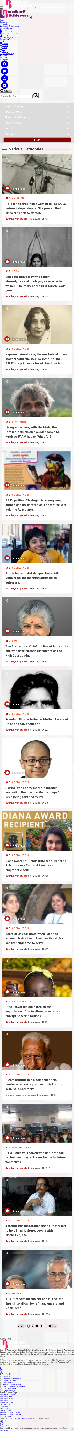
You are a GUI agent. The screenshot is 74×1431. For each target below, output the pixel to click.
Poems (5, 44)
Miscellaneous (7, 36)
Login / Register (6, 54)
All (3, 42)
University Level (6, 1410)
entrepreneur (21, 1001)
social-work (21, 349)
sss (7, 198)
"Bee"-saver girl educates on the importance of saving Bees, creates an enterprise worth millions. (37, 977)
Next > (52, 1326)
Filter (37, 139)
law (14, 641)
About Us (3, 1420)
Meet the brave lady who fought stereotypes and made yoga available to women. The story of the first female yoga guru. (37, 247)
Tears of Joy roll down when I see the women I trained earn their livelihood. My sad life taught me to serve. (37, 904)
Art (3, 50)
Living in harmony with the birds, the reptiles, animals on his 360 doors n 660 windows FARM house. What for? (37, 397)
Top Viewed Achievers (8, 1394)
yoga (15, 271)
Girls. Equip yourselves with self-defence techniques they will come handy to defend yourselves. (37, 1123)
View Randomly (6, 1416)
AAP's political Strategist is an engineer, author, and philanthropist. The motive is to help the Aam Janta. (37, 470)
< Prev (21, 1326)
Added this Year (5, 1400)
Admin (5, 59)
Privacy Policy (5, 1426)
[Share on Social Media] (7, 157)
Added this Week (6, 1396)
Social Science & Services (12, 34)
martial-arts (21, 1147)
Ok (72, 1429)
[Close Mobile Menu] (30, 17)
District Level (5, 1408)
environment (21, 422)
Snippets (3, 40)
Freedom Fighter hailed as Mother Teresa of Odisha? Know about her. (37, 689)
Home (2, 20)
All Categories (7, 38)
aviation (18, 198)
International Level (6, 1402)
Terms (2, 1424)
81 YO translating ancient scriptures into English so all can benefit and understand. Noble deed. (37, 1269)
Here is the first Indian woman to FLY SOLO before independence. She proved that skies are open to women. (37, 174)
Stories (5, 46)
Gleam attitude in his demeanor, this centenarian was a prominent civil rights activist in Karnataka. (37, 1050)
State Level (4, 1406)
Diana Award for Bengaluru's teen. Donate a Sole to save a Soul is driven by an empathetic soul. (37, 831)
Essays (5, 52)
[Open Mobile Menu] (1, 8)
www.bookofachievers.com (24, 1418)
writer (16, 1293)
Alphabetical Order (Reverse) (10, 1414)
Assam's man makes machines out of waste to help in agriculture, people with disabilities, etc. (37, 1196)
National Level (5, 1404)
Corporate (6, 30)
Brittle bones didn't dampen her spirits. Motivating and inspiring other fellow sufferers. (37, 543)
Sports (5, 24)
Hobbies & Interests (12, 1384)
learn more (4, 1430)
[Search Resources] (36, 95)
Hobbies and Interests (10, 32)
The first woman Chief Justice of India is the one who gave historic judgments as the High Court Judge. (37, 616)
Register (5, 57)
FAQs (2, 1422)
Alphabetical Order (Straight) (10, 1412)
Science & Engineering (10, 26)
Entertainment (7, 28)
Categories (4, 22)
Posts (4, 48)
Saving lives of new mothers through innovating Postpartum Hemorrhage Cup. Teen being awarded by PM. (37, 758)
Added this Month (6, 1398)
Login (4, 55)
